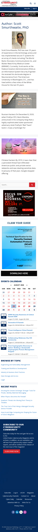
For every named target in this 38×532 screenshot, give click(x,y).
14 (29, 299)
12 (19, 299)
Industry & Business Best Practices (13, 372)
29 (19, 292)
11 (14, 299)
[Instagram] (25, 512)
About (33, 496)
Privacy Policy (19, 506)
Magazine (30, 493)
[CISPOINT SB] (19, 216)
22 (34, 303)
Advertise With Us (14, 502)
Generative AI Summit (16, 322)
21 (29, 303)
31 (29, 292)
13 (24, 299)
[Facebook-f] (13, 512)
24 (9, 306)
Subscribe (27, 8)
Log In (15, 493)
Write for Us (26, 502)
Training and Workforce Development (14, 368)
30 (24, 292)
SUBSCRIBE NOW (11, 451)
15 (34, 299)
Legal (3, 380)
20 (24, 303)
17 (9, 303)
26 (19, 306)
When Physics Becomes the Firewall (13, 397)
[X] (21, 512)
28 (14, 292)
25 (14, 306)
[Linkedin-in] (17, 512)
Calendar (19, 499)
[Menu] (35, 3)
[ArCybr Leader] (19, 16)
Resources (28, 499)
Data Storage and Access (9, 376)
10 (9, 299)
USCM (22, 493)
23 (3, 306)
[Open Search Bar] (31, 3)
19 (19, 303)
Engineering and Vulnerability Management (15, 365)
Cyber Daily (10, 499)
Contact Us (25, 496)
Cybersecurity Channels (11, 496)
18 (14, 303)
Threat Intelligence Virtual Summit (20, 330)
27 (9, 292)
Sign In (35, 8)
